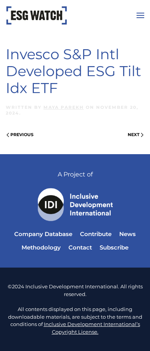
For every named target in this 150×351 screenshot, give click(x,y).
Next (134, 134)
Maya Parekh (63, 107)
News (127, 234)
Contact (80, 247)
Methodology (41, 247)
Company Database (43, 234)
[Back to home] (36, 15)
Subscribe (114, 247)
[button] (140, 15)
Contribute (96, 234)
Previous (21, 134)
